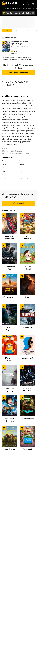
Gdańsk (4, 168)
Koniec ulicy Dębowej (9, 389)
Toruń (21, 171)
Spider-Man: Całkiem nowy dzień (9, 237)
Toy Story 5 (27, 449)
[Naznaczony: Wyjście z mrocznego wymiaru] (9, 314)
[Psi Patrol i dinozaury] (27, 223)
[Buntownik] (27, 314)
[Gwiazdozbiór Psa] (9, 253)
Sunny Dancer (9, 449)
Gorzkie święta (28, 358)
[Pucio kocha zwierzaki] (27, 253)
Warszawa (5, 161)
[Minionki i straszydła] (9, 345)
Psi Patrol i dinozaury (27, 237)
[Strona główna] (3, 8)
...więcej (29, 59)
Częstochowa (23, 178)
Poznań (4, 164)
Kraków (21, 164)
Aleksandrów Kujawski (9, 185)
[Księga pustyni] (9, 284)
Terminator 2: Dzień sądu (27, 389)
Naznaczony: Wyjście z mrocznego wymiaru (9, 328)
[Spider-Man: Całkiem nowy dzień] (9, 223)
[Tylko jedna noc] (27, 405)
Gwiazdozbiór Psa (9, 268)
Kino (7, 8)
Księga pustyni (9, 297)
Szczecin (22, 168)
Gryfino (14, 8)
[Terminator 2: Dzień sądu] (27, 375)
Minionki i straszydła (9, 359)
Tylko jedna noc (28, 418)
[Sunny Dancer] (9, 436)
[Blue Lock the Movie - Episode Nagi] (6, 46)
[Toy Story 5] (27, 436)
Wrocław (22, 161)
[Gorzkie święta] (27, 345)
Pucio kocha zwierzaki (28, 268)
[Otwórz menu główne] (33, 3)
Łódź (3, 171)
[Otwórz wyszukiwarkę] (22, 3)
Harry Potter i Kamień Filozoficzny (9, 419)
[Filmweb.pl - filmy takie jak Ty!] (9, 3)
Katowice (5, 175)
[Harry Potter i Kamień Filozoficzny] (9, 405)
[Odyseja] (27, 284)
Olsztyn (4, 178)
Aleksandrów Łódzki (25, 185)
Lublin (21, 175)
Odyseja (27, 297)
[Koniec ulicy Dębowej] (9, 375)
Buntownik (27, 327)
